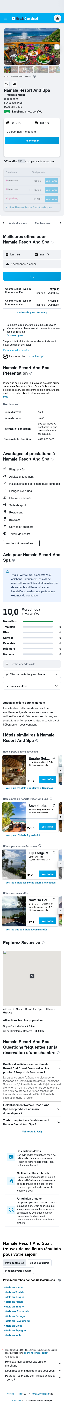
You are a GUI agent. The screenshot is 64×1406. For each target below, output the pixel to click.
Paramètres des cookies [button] (16, 350)
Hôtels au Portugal (14, 1316)
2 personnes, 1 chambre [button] (21, 132)
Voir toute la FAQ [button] (32, 1131)
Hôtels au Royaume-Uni (17, 1321)
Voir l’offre (48, 779)
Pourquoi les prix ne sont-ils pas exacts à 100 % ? (30, 1377)
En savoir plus (14, 335)
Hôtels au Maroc (13, 1287)
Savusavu (17, 1400)
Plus (5, 396)
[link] (29, 787)
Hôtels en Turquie (14, 1297)
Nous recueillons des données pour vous (30, 1371)
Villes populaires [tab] (39, 1262)
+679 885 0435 (13, 107)
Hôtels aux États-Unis (16, 1311)
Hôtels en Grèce (13, 1325)
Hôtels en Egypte (14, 1306)
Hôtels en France (14, 1301)
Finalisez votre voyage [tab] (18, 1270)
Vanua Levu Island (40, 1393)
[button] (6, 18)
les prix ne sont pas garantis (36, 1352)
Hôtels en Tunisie (14, 1292)
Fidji (20, 1393)
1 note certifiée (33, 111)
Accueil (10, 1393)
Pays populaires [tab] (14, 1262)
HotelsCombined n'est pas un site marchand (25, 1363)
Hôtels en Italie (12, 1335)
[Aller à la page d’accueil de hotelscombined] (25, 18)
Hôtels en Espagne (15, 1330)
